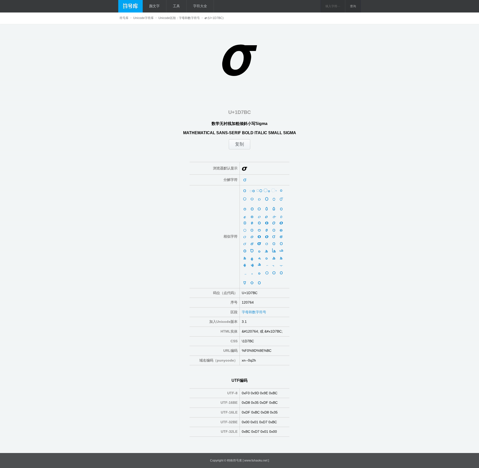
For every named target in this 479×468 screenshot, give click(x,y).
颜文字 (154, 6)
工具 (176, 6)
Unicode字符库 (143, 18)
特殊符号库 (234, 460)
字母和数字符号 (254, 312)
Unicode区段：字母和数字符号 (179, 18)
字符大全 (200, 6)
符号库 (124, 18)
